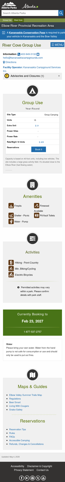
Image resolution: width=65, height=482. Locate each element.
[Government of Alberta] (29, 5)
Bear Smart (15, 402)
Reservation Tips (17, 429)
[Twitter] (38, 477)
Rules (12, 433)
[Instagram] (32, 477)
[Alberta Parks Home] (11, 5)
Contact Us (43, 470)
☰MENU (57, 44)
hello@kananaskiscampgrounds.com (23, 57)
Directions (10, 62)
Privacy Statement (24, 470)
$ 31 (37, 125)
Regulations (15, 398)
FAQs (12, 436)
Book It (38, 149)
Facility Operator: (13, 67)
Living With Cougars (19, 405)
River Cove (18, 20)
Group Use (7, 20)
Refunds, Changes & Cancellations (26, 443)
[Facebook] (21, 477)
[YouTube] (43, 477)
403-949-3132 (28, 54)
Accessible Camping (19, 440)
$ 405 (41, 142)
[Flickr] (27, 477)
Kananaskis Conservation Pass (27, 32)
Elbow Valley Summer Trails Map (25, 394)
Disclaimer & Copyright (39, 466)
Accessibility (17, 466)
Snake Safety (16, 409)
